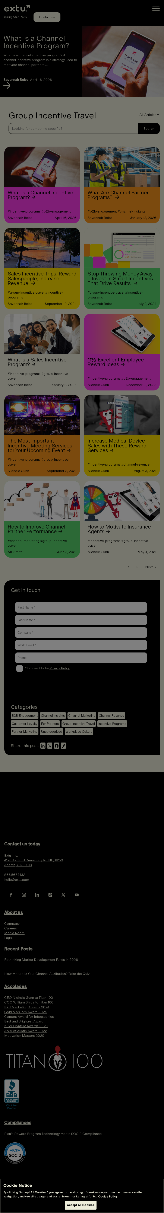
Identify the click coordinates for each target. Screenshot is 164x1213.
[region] (82, 1195)
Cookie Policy (107, 1196)
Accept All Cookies (80, 1205)
